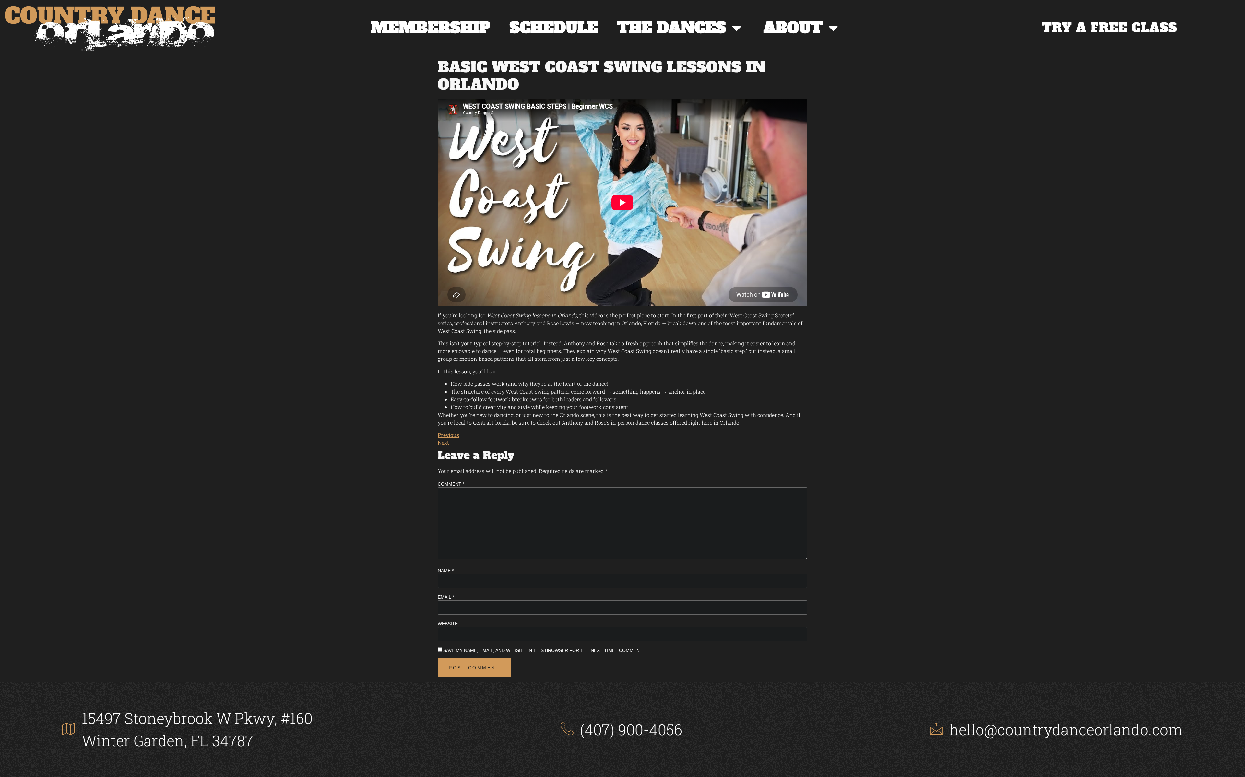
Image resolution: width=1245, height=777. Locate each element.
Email (446, 597)
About (793, 28)
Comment (451, 484)
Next (443, 442)
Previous (448, 434)
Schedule (554, 28)
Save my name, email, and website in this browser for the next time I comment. (543, 650)
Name (446, 570)
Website (448, 623)
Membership (430, 28)
